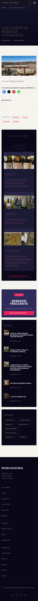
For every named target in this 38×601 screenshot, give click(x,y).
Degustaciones (12, 428)
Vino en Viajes (12, 433)
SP (25, 595)
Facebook (15, 117)
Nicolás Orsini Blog (11, 2)
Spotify (4, 534)
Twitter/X (4, 570)
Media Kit (4, 559)
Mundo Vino (26, 420)
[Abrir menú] (34, 3)
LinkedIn (16, 121)
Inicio (4, 7)
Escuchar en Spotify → (19, 313)
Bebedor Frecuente (7, 529)
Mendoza (24, 437)
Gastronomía (5, 510)
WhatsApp (6, 121)
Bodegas (10, 424)
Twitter (25, 117)
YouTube (4, 576)
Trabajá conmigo (6, 553)
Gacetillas (11, 420)
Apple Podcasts (6, 540)
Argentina (10, 437)
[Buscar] (30, 3)
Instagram (4, 564)
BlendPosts (25, 424)
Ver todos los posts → (19, 276)
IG (12, 595)
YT (17, 595)
